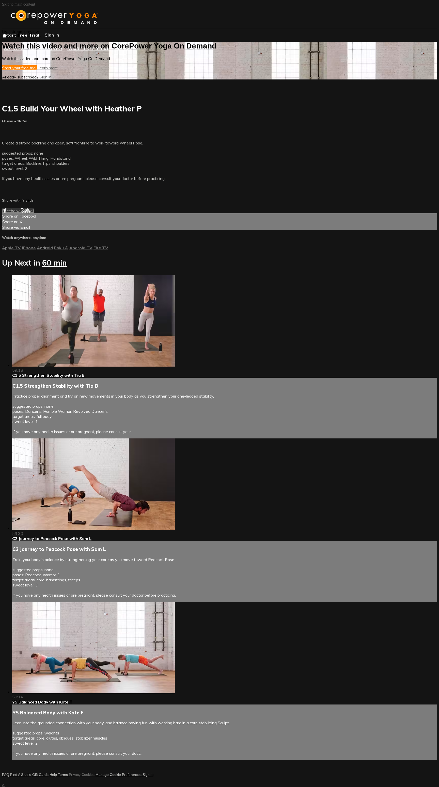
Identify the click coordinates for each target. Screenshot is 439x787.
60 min (8, 121)
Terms (63, 775)
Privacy (75, 775)
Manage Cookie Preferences (119, 775)
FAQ (5, 775)
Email (29, 210)
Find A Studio (20, 775)
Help (54, 775)
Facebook (11, 210)
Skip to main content (18, 4)
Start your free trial (19, 67)
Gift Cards (40, 775)
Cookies (89, 775)
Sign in (46, 76)
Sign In (52, 35)
